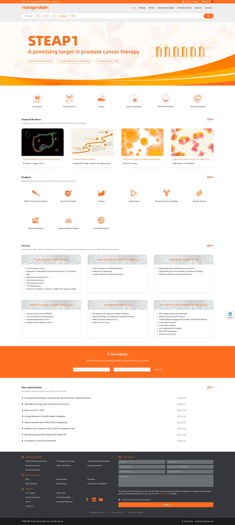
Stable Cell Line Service (101, 322)
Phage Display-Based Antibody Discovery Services (176, 268)
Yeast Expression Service (35, 280)
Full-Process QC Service (167, 334)
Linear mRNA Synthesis (167, 322)
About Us (198, 8)
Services (151, 8)
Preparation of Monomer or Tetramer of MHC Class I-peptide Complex (51, 289)
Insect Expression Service (35, 283)
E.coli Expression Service (35, 268)
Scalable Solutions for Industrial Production (108, 274)
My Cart (209, 2)
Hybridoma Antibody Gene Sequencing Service (175, 274)
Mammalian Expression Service (37, 277)
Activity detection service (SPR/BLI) (39, 314)
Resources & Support (166, 8)
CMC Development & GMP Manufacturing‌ (108, 268)
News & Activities (184, 8)
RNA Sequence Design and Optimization (173, 314)
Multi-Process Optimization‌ (102, 271)
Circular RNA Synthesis (167, 325)
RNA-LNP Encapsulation (168, 331)
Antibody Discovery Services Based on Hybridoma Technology (181, 271)
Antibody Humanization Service (38, 319)
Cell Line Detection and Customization (40, 316)
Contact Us (55, 2)
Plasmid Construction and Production (172, 316)
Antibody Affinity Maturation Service (40, 322)
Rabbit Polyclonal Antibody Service (105, 319)
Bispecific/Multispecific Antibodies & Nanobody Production (114, 316)
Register (195, 2)
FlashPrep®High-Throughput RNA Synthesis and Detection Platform (183, 319)
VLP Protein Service (34, 286)
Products (142, 8)
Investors (208, 8)
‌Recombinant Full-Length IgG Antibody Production (111, 314)
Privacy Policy (164, 494)
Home (133, 8)
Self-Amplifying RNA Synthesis (170, 328)
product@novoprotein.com (204, 521)
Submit (166, 505)
